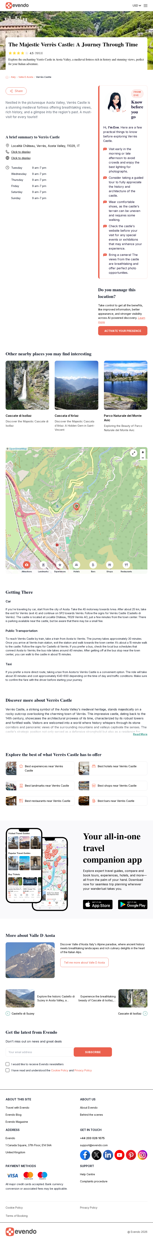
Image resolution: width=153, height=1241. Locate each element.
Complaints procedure (93, 1181)
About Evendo (89, 1107)
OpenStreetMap (18, 448)
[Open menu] (145, 5)
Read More (140, 734)
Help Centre (87, 1174)
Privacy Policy (83, 1070)
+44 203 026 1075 (92, 1138)
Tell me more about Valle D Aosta (84, 962)
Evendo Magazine (17, 1121)
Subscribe (93, 1052)
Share (19, 91)
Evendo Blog (13, 1114)
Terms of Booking (17, 1215)
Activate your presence (122, 330)
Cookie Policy (59, 1070)
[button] (76, 507)
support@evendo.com (94, 1145)
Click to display (21, 152)
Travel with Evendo (17, 1107)
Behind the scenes (91, 1114)
